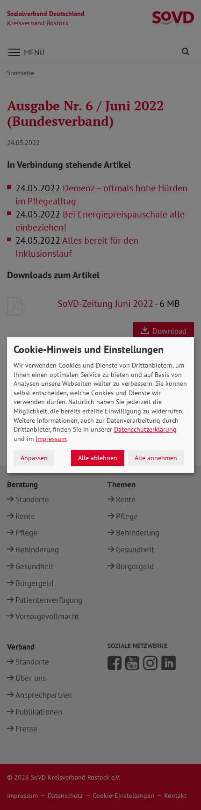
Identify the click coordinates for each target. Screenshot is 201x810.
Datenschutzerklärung (145, 429)
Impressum (51, 438)
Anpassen (34, 458)
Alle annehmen (156, 458)
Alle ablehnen (97, 458)
